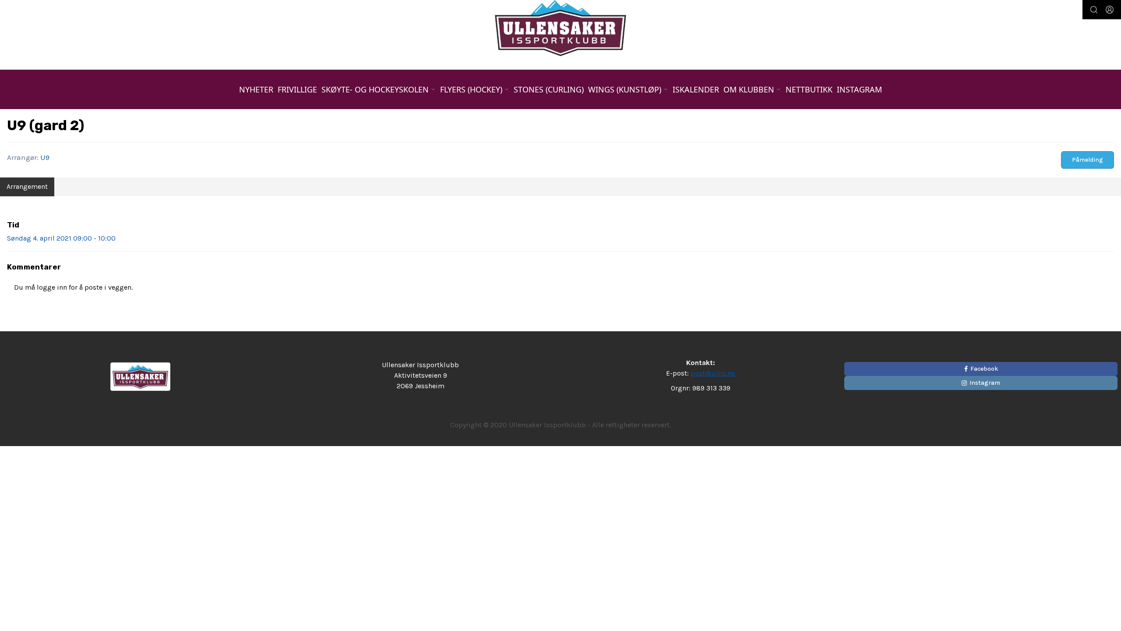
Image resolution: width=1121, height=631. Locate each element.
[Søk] (1094, 10)
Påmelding (1087, 159)
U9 (44, 157)
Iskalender (696, 89)
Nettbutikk (809, 89)
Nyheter (256, 89)
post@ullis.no (713, 373)
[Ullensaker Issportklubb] (560, 28)
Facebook (984, 368)
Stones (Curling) (549, 89)
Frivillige (297, 89)
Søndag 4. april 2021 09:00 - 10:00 (61, 238)
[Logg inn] (1109, 10)
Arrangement (27, 186)
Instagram (859, 89)
